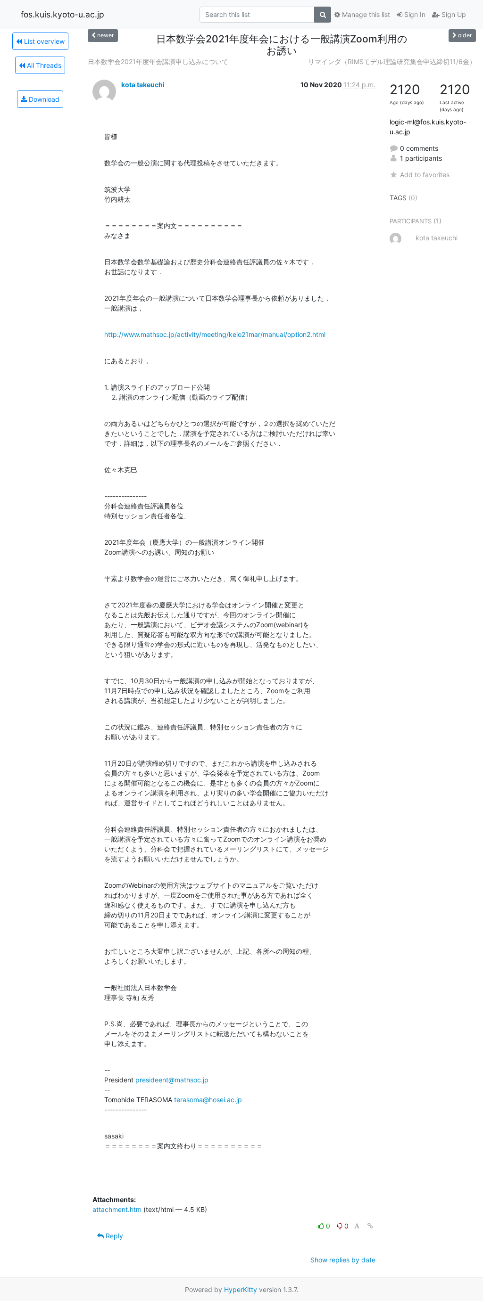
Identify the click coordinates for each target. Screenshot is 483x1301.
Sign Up (453, 14)
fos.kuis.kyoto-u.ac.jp (62, 14)
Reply (113, 1236)
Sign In (413, 14)
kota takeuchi (143, 85)
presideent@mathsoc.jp (171, 1080)
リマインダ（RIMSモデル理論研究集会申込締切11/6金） (392, 61)
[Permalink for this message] (370, 1226)
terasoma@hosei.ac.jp (208, 1100)
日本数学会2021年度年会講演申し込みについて (158, 61)
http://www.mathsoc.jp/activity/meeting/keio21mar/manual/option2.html (214, 334)
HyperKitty (240, 1289)
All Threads (43, 65)
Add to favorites (425, 175)
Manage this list (365, 14)
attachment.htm (117, 1209)
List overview (43, 41)
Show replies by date (342, 1260)
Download (43, 99)
